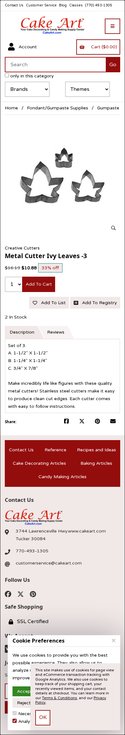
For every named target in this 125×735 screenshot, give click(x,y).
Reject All (27, 703)
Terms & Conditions (59, 698)
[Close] (113, 640)
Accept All (28, 691)
